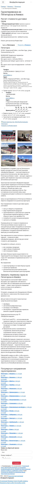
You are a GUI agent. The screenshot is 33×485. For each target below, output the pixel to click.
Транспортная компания (15, 476)
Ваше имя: (4, 450)
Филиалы (10, 481)
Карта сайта (10, 483)
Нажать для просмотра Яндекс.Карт (11, 40)
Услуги (15, 481)
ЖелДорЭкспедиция (17, 2)
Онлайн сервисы (23, 481)
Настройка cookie (20, 483)
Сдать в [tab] (8, 45)
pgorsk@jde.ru (7, 75)
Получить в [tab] (24, 45)
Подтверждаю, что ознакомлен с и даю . (15, 469)
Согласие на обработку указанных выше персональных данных (13, 473)
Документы (3, 483)
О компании (3, 481)
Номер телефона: (6, 455)
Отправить (16, 463)
